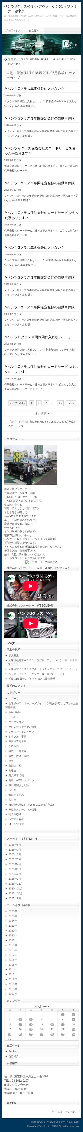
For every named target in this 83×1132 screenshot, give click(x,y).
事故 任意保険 (17, 751)
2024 (11, 920)
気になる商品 (16, 794)
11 (20, 1024)
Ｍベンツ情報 (16, 824)
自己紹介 (34, 30)
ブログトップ (12, 30)
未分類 (12, 789)
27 (41, 1034)
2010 (11, 989)
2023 (11, 925)
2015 (11, 964)
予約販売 (14, 746)
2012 (11, 979)
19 (31, 1029)
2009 (11, 993)
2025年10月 (16, 893)
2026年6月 (15, 854)
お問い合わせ (20, 1084)
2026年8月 (15, 844)
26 (31, 1034)
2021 (11, 935)
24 (9, 1034)
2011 (11, 984)
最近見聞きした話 (19, 785)
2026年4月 (15, 864)
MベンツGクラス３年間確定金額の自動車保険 (40, 118)
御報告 (12, 770)
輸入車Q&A (15, 814)
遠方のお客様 (16, 819)
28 (52, 1034)
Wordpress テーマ (57, 1121)
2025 (11, 916)
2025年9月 (15, 898)
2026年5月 (15, 859)
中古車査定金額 (17, 741)
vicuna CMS (38, 1121)
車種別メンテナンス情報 (23, 809)
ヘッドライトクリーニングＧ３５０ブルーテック (37, 674)
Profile (12, 1051)
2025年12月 (16, 883)
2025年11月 (16, 888)
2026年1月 (15, 878)
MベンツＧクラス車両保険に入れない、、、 (38, 337)
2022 (11, 930)
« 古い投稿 (39, 413)
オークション (16, 721)
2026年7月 (15, 849)
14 (52, 1024)
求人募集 (15, 655)
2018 (11, 950)
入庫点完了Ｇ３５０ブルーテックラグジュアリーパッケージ (43, 669)
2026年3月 (15, 869)
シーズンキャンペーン (21, 731)
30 (73, 1034)
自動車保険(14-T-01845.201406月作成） (32, 804)
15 (63, 1024)
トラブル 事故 (17, 736)
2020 (11, 940)
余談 (11, 760)
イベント (14, 716)
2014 (11, 969)
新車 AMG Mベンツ (23, 780)
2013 (11, 974)
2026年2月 (15, 874)
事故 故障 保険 (19, 756)
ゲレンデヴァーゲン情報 (23, 726)
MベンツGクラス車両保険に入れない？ (34, 89)
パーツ (14, 698)
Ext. (71, 1121)
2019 (11, 945)
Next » (71, 403)
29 (60, 403)
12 (31, 1024)
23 (73, 1029)
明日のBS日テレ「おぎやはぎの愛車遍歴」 (33, 678)
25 (20, 1034)
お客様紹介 (15, 712)
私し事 (12, 799)
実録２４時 (15, 765)
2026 (11, 911)
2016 (11, 959)
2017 (11, 955)
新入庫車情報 (16, 775)
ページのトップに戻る (64, 1111)
